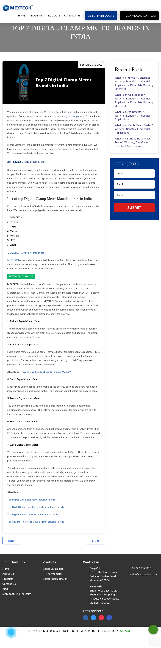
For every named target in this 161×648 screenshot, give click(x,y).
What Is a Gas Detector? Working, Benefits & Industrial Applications (132, 115)
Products (53, 15)
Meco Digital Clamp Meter (24, 379)
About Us (36, 15)
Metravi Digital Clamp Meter (25, 398)
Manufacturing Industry (16, 593)
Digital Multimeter (53, 568)
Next (95, 541)
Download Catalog (140, 15)
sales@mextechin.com (143, 574)
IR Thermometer (52, 573)
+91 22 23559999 (140, 568)
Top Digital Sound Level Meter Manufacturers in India (35, 507)
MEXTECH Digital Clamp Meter (27, 252)
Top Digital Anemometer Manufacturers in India (32, 514)
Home (22, 15)
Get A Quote (101, 15)
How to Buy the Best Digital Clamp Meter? (46, 371)
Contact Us (72, 15)
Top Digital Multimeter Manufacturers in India (31, 499)
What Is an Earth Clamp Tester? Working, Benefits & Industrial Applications (134, 129)
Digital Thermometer (55, 578)
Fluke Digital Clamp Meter (24, 344)
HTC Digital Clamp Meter (23, 421)
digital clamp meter (74, 116)
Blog (5, 588)
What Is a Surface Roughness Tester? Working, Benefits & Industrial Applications (132, 142)
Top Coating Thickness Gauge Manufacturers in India (35, 521)
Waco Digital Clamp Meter (24, 444)
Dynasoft (126, 630)
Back (11, 541)
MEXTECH (13, 260)
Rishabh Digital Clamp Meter (25, 321)
